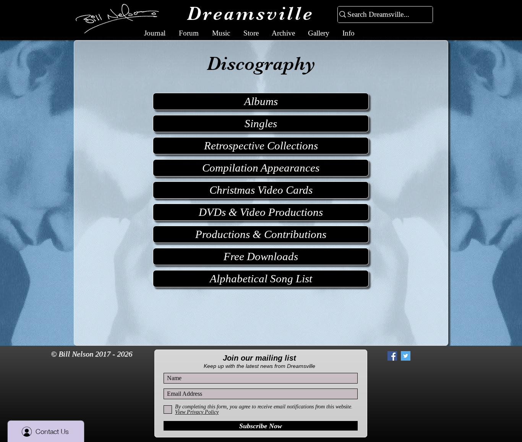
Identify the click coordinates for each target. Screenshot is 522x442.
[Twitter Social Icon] (405, 356)
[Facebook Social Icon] (392, 356)
